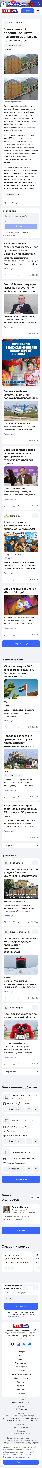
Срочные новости (13, 45)
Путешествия (9, 855)
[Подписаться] (35, 515)
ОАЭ (6, 702)
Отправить (21, 1306)
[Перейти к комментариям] (13, 203)
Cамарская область (12, 554)
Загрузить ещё (21, 643)
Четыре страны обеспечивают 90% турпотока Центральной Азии (17, 1260)
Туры (7, 558)
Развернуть (9, 268)
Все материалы (21, 1351)
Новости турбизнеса (12, 659)
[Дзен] (12, 1344)
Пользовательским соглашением (16, 1457)
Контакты (21, 1385)
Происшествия (21, 1378)
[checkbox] (5, 1312)
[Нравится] (5, 203)
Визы (7, 706)
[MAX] (18, 1344)
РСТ (21, 1355)
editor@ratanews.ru (21, 1427)
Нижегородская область (14, 901)
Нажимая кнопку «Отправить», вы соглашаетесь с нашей (20, 1313)
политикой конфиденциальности (20, 1315)
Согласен (21, 1462)
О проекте (21, 1382)
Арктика (7, 977)
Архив (12, 22)
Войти (27, 11)
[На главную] (10, 11)
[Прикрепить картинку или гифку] (21, 220)
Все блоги (21, 1230)
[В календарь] (29, 1109)
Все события (21, 1179)
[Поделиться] (17, 203)
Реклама (21, 1389)
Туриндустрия (21, 1363)
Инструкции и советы (21, 1374)
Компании (21, 1393)
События (21, 1370)
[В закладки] (9, 203)
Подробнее (14, 1109)
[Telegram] (23, 1344)
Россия (7, 816)
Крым (6, 771)
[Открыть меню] (37, 10)
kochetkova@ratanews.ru (21, 1403)
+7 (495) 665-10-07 (21, 1409)
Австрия (7, 49)
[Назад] (32, 1197)
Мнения (21, 1359)
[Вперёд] (38, 1197)
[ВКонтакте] (29, 1344)
